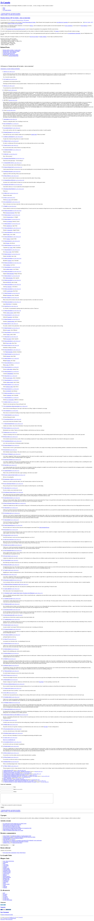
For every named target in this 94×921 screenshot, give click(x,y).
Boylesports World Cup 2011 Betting (12, 714)
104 (4, 556)
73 (3, 406)
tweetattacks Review (9, 741)
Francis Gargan (7, 345)
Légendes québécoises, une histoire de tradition (10, 13)
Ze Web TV (5, 897)
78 (3, 428)
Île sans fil (5, 894)
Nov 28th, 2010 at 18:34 (10, 197)
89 (3, 479)
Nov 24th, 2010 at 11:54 (20, 158)
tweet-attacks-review (9, 728)
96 (3, 513)
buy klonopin (9, 221)
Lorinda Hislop (6, 841)
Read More (41, 681)
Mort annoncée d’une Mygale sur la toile (11, 825)
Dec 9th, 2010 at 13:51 (13, 720)
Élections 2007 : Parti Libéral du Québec (11, 51)
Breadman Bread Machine (9, 188)
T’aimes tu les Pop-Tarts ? (17, 842)
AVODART (8, 391)
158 (26, 20)
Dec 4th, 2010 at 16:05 (15, 428)
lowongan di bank (8, 609)
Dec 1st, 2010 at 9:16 (16, 393)
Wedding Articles (8, 702)
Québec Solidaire (42, 36)
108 (4, 574)
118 (4, 624)
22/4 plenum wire (7, 513)
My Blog (46, 726)
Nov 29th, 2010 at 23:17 (15, 249)
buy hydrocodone (10, 399)
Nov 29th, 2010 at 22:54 (16, 236)
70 (3, 393)
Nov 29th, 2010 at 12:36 (15, 201)
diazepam (8, 356)
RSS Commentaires (12, 852)
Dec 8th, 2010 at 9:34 (15, 564)
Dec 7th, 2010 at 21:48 (18, 525)
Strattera (8, 238)
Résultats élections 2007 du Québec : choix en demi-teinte (15, 18)
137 (4, 720)
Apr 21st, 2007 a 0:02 (45, 776)
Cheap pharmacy (7, 267)
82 (3, 445)
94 (3, 503)
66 (3, 375)
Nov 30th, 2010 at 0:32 (17, 288)
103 (4, 550)
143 (4, 746)
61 (3, 354)
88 (3, 474)
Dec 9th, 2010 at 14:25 (14, 724)
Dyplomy (7, 720)
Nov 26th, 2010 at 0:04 (16, 171)
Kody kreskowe (7, 428)
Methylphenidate (10, 273)
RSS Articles (5, 852)
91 (3, 488)
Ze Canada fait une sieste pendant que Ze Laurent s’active (14, 823)
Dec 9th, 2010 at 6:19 (15, 665)
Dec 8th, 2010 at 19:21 (16, 604)
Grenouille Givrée (6, 870)
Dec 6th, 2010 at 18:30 (17, 479)
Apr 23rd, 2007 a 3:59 (20, 778)
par (9, 918)
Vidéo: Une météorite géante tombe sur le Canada (13, 830)
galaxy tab (7, 737)
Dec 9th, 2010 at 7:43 (13, 675)
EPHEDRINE (10, 373)
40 (3, 262)
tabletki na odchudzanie (9, 136)
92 (3, 492)
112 (4, 593)
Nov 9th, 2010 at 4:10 (16, 128)
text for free (6, 449)
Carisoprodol (9, 230)
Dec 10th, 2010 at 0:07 (15, 761)
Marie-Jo (5, 874)
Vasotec (8, 334)
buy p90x (7, 692)
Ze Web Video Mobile (7, 899)
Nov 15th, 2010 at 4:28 (14, 141)
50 (3, 306)
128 (4, 675)
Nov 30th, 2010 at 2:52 (16, 349)
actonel (8, 330)
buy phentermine (7, 201)
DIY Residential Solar (9, 550)
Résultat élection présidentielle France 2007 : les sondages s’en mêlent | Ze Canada (20, 776)
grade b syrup (7, 570)
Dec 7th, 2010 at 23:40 (14, 529)
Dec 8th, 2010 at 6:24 (14, 556)
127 (4, 671)
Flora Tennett (7, 757)
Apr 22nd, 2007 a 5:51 (26, 777)
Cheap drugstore (7, 241)
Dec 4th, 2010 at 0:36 (17, 419)
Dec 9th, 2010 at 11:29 (13, 692)
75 (3, 414)
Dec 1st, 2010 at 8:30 (15, 371)
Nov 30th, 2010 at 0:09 (16, 275)
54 (3, 323)
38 (3, 254)
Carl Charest (5, 864)
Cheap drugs (6, 336)
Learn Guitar (7, 556)
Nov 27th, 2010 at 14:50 (19, 188)
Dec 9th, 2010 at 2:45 (12, 658)
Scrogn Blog (5, 881)
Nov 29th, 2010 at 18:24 (12, 206)
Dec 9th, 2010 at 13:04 (24, 714)
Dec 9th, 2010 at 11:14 (17, 688)
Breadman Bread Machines (9, 158)
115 (4, 609)
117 (4, 619)
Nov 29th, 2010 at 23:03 (15, 241)
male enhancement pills (9, 615)
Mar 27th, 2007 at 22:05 (10, 85)
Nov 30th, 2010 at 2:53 (16, 354)
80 (3, 436)
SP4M (4, 883)
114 (4, 604)
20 (3, 175)
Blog (4, 7)
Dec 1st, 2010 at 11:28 (14, 401)
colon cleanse (7, 488)
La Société (13, 20)
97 (3, 519)
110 (4, 584)
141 (4, 737)
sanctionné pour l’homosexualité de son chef (16, 29)
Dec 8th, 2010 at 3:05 (18, 545)
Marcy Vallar (7, 766)
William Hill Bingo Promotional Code (12, 584)
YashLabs (5, 886)
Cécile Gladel (6, 865)
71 (3, 397)
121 (4, 639)
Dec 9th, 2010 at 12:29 (16, 702)
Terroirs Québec (6, 884)
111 (3, 588)
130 (4, 684)
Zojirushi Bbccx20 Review (9, 180)
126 (4, 665)
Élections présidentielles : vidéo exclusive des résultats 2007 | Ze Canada (19, 780)
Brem (4, 863)
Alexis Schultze (6, 835)
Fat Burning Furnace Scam (9, 492)
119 (4, 629)
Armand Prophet (7, 470)
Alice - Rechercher (7, 778)
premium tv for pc (6, 842)
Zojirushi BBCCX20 (8, 162)
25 (3, 197)
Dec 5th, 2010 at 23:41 (17, 441)
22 (3, 184)
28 (3, 210)
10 (3, 132)
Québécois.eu (6, 880)
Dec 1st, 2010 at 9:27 (15, 397)
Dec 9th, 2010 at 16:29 (19, 733)
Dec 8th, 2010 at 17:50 (39, 593)
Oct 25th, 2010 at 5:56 (13, 119)
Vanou (4, 885)
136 (4, 714)
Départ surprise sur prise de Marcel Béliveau (12, 824)
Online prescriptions (8, 210)
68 (3, 384)
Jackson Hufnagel (8, 445)
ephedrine (8, 264)
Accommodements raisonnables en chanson (19, 841)
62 (3, 358)
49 (3, 301)
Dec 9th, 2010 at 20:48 (15, 746)
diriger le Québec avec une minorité (15, 23)
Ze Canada (5, 2)
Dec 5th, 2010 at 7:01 (13, 432)
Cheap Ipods (6, 507)
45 (3, 284)
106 (4, 564)
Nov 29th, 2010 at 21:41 (16, 228)
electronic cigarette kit (9, 580)
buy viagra (8, 199)
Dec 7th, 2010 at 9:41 (16, 497)
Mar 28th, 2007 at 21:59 (13, 100)
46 (3, 288)
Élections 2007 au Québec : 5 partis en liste (11, 50)
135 (4, 709)
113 (4, 598)
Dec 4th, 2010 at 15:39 (19, 423)
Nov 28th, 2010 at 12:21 (14, 193)
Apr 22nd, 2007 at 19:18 (11, 110)
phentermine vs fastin (8, 479)
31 (3, 223)
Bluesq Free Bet (8, 564)
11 (3, 136)
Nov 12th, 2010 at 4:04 (16, 132)
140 (4, 733)
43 (3, 275)
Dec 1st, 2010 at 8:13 (15, 358)
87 (3, 470)
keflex (8, 234)
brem (5, 71)
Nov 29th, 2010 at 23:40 (17, 258)
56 (3, 332)
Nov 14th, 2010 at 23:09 (18, 136)
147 (4, 766)
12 (3, 141)
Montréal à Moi (6, 878)
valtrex (7, 364)
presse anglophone (68, 25)
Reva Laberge (8, 752)
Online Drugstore (7, 245)
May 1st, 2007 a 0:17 (42, 780)
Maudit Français (6, 876)
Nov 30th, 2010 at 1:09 (15, 297)
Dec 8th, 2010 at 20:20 (18, 615)
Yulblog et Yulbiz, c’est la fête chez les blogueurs (10, 14)
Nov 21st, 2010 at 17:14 (16, 149)
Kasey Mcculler (6, 839)
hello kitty (6, 154)
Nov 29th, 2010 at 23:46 (15, 267)
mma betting (6, 119)
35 (3, 241)
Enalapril (9, 260)
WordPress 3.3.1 (12, 917)
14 (3, 149)
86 (3, 465)
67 (3, 380)
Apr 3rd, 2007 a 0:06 (27, 772)
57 (3, 336)
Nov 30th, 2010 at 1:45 (14, 306)
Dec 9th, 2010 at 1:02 (12, 639)
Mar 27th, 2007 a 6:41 (22, 770)
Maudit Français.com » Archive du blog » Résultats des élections (17, 771)
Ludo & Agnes (6, 873)
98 (3, 525)
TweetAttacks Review (8, 419)
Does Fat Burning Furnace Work (11, 503)
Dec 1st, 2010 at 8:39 (13, 375)
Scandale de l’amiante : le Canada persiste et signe (21, 835)
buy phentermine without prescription (11, 406)
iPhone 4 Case (7, 141)
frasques (57, 31)
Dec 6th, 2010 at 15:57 (15, 470)
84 (3, 454)
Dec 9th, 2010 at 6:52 (15, 671)
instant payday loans (9, 688)
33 (3, 232)
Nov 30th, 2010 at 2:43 (16, 341)
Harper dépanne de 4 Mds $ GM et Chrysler (12, 829)
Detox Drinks (7, 175)
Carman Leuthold (8, 634)
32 (3, 228)
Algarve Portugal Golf (8, 167)
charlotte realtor (8, 697)
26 (3, 201)
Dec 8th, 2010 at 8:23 (14, 560)
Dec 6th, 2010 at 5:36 (13, 449)
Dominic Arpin (6, 868)
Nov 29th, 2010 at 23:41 (17, 262)
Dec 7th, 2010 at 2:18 (14, 488)
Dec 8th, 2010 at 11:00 (13, 574)
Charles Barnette (7, 414)
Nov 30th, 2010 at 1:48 (17, 310)
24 (3, 193)
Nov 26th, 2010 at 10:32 (14, 175)
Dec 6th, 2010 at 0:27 (15, 445)
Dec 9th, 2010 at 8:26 (14, 679)
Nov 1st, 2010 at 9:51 (15, 123)
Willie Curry (6, 193)
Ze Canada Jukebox (7, 10)
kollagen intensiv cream (9, 733)
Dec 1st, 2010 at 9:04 (15, 388)
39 (3, 258)
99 (3, 529)
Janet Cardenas (7, 297)
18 (3, 167)
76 (3, 419)
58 (3, 341)
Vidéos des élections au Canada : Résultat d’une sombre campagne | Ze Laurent (20, 781)
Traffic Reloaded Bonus (9, 525)
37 (3, 249)
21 (3, 180)
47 (3, 293)
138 (4, 724)
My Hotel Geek (6, 879)
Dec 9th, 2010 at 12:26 (15, 697)
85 (3, 459)
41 (3, 267)
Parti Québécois (84, 25)
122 (4, 643)
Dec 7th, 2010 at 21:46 (15, 519)
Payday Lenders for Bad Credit (10, 474)
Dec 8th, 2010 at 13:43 (15, 588)
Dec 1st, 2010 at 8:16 (15, 367)
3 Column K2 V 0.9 (5, 918)
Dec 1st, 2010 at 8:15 (16, 362)
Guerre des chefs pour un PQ (9, 53)
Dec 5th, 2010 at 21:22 (14, 436)
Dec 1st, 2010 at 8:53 (15, 380)
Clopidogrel (9, 395)
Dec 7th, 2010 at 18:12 (22, 503)
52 (3, 314)
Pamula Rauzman (7, 132)
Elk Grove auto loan (9, 539)
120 (4, 634)
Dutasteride (9, 317)
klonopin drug (10, 217)
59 (3, 345)
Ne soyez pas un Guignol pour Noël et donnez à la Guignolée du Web (17, 828)
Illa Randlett (7, 679)
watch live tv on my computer (9, 840)
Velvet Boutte (7, 560)
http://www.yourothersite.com (9, 739)
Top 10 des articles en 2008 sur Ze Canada (11, 827)
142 (4, 741)
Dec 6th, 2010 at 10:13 (16, 454)
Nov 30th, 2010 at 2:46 (15, 345)
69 (3, 388)
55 (3, 328)
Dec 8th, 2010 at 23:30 (17, 629)
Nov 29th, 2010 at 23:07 (16, 245)
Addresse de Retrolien (15, 68)
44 (3, 280)
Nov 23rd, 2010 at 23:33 (13, 154)
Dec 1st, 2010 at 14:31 (23, 406)
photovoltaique (8, 649)
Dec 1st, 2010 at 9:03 (15, 384)
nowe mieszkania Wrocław (9, 483)
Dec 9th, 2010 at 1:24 (15, 643)
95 (3, 507)
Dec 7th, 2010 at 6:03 (19, 492)
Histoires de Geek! (7, 871)
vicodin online (9, 369)
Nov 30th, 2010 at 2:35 (15, 332)
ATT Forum (7, 675)
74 (3, 410)
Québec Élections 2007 (8, 770)
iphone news (6, 432)
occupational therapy (8, 128)
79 (3, 432)
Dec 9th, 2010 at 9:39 (20, 684)
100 (4, 535)
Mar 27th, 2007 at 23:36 (12, 90)
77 (3, 423)
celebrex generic (9, 269)
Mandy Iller (7, 724)
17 (3, 162)
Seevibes (5, 895)
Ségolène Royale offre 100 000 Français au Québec (25, 837)
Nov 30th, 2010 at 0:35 (16, 293)
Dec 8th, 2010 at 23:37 (16, 634)
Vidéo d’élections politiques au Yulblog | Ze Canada (14, 774)
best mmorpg (7, 529)
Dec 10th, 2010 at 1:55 (14, 766)
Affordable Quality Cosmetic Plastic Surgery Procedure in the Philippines (19, 593)
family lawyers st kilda (9, 545)
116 (4, 615)
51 (3, 310)
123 (4, 649)
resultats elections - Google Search (11, 777)
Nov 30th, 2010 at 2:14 (16, 319)
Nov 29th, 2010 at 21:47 (16, 232)
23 (3, 188)
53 (3, 319)
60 (3, 349)
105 (4, 560)
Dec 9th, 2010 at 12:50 (17, 709)
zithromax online (9, 386)
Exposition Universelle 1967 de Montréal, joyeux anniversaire (29, 840)
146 (4, 761)
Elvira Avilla (6, 436)
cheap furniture (7, 519)
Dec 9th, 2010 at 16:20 (17, 728)
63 (3, 362)
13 (3, 145)
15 (3, 154)
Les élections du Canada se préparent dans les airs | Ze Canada (16, 773)
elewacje (6, 574)
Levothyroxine (10, 291)
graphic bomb (34, 134)
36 (3, 245)
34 (3, 236)
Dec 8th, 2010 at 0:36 (14, 535)
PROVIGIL (8, 304)
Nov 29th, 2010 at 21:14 (16, 219)
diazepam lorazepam (10, 212)
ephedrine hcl (9, 225)
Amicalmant (5, 862)
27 (3, 206)
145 (4, 757)
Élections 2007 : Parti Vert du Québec (10, 54)
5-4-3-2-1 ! (13, 839)
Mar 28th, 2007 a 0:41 (38, 771)
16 (3, 158)
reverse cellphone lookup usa (11, 684)
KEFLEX (9, 282)
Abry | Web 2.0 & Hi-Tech (8, 861)
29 (3, 214)
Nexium (7, 243)
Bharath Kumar (13, 918)
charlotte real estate (8, 598)
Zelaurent (5, 887)
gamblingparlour (8, 619)
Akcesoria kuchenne (8, 459)
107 (4, 570)
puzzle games (7, 624)
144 (4, 752)
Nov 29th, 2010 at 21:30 (16, 223)
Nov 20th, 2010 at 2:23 (14, 145)
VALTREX (8, 256)
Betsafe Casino (8, 665)
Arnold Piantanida (6, 838)
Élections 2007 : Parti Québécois (9, 52)
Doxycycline (8, 251)
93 (3, 497)
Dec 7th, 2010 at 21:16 (14, 507)
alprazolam (9, 295)
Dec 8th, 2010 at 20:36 (16, 619)
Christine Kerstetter (8, 149)
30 (3, 219)
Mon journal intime (7, 877)
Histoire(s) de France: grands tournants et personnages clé (15, 779)
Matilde (5, 206)
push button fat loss (8, 497)
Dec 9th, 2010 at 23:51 (14, 757)
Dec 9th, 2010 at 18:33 (13, 737)
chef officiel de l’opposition (62, 22)
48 (3, 297)
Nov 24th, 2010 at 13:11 (17, 162)
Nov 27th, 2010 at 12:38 (20, 180)
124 (4, 653)
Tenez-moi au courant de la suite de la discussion (12, 805)
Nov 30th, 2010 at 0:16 (17, 280)
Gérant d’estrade (6, 869)
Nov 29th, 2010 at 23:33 (16, 254)
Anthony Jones (7, 401)
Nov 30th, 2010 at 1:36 (17, 301)
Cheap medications (8, 228)
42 (3, 271)
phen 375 (7, 639)
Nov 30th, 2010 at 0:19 (17, 284)
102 (4, 545)
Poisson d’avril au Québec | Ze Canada (12, 772)
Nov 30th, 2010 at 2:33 (16, 328)
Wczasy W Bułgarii (8, 454)
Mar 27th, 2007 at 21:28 (10, 71)
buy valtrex (10, 247)
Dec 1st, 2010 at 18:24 (14, 410)
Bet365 (6, 658)
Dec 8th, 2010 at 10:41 (15, 570)
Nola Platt (6, 465)
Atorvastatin (8, 338)
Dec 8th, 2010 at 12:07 (18, 580)
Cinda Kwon (7, 306)
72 (3, 401)
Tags (4, 9)
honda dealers (7, 746)
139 (4, 728)
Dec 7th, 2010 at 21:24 (16, 513)
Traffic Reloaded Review (9, 423)
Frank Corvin (7, 145)
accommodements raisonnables (74, 33)
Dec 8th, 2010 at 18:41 (17, 598)
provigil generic (9, 378)
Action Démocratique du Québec (29, 22)
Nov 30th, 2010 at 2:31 (14, 323)
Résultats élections (20, 20)
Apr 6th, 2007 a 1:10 (37, 773)
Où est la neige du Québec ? (17, 838)
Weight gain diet (8, 604)
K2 (15, 917)
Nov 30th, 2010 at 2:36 (14, 336)
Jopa (5, 197)
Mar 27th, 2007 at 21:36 (13, 79)
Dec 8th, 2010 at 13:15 (24, 584)
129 (4, 679)
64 (3, 367)
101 (4, 539)
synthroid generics (11, 321)
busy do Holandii (7, 123)
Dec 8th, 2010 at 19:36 (16, 609)
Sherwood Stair (8, 671)
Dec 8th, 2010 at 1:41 (17, 539)
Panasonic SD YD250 (8, 184)
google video (7, 535)
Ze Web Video (6, 898)
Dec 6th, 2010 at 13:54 (13, 465)
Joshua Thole (7, 323)
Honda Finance (8, 643)
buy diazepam (7, 410)
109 (4, 580)
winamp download (8, 629)
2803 (4, 893)
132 (4, 692)
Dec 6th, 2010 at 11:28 (17, 459)
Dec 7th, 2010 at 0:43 (19, 483)
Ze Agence (5, 896)
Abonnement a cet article (6, 68)
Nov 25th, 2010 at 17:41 (18, 167)
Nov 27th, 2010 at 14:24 (18, 184)
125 (4, 658)
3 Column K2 (20, 917)
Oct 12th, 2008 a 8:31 (45, 781)
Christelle (5, 866)
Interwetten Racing (9, 709)
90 (3, 483)
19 (3, 171)
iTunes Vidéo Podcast (21, 852)
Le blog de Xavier (6, 872)
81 (3, 441)
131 (4, 688)
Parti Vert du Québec (34, 36)
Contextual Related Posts (13, 55)
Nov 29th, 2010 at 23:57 (17, 271)
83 (3, 449)
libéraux (31, 25)
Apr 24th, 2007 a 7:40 (35, 779)
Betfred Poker (7, 761)
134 (4, 702)
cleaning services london (8, 837)
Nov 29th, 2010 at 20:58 (17, 210)
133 (4, 697)
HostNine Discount (8, 171)
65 (3, 371)
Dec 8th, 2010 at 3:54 (17, 550)
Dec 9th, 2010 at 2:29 (15, 649)
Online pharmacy (7, 214)
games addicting (8, 588)
